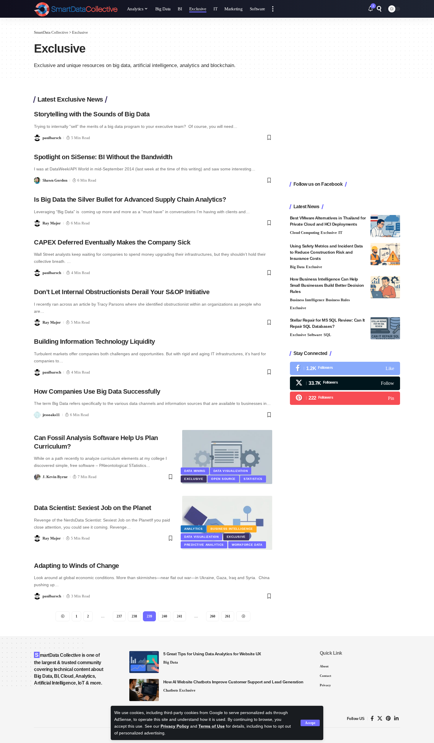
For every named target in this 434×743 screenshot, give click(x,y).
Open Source (223, 478)
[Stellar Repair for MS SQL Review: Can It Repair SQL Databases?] (385, 328)
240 (164, 616)
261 (227, 616)
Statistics (253, 478)
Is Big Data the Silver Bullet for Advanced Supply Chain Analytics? (130, 199)
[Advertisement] (345, 133)
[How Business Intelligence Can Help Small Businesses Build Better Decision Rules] (385, 287)
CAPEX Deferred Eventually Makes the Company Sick (112, 242)
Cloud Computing (304, 232)
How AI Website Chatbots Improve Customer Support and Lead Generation (233, 682)
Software (314, 335)
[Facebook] (345, 368)
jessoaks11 (51, 415)
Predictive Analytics (204, 544)
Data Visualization (230, 470)
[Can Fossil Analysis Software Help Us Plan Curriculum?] (227, 457)
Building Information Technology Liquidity (94, 341)
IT (340, 232)
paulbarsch (52, 138)
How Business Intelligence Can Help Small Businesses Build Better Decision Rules (327, 285)
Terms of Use (211, 726)
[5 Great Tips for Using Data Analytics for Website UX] (144, 662)
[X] (345, 383)
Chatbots (170, 690)
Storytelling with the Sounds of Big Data (91, 114)
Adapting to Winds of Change (76, 565)
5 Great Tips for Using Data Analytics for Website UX (212, 653)
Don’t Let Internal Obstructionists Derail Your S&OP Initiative (121, 292)
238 (134, 616)
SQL (327, 335)
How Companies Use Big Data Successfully (97, 391)
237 (119, 616)
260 (212, 616)
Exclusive (193, 478)
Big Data (297, 267)
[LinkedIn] (396, 718)
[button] (310, 723)
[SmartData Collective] (76, 9)
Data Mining (194, 470)
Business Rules (338, 300)
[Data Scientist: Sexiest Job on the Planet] (227, 523)
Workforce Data (247, 544)
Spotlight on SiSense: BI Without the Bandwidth (103, 157)
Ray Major (52, 223)
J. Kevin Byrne (55, 477)
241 (179, 616)
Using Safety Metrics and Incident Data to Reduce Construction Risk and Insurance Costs (326, 252)
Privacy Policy (175, 726)
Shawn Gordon (55, 180)
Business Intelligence (232, 528)
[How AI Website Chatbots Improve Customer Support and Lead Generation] (144, 690)
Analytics (193, 528)
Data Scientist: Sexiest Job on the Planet (92, 507)
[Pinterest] (345, 398)
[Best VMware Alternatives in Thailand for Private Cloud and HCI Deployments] (385, 226)
